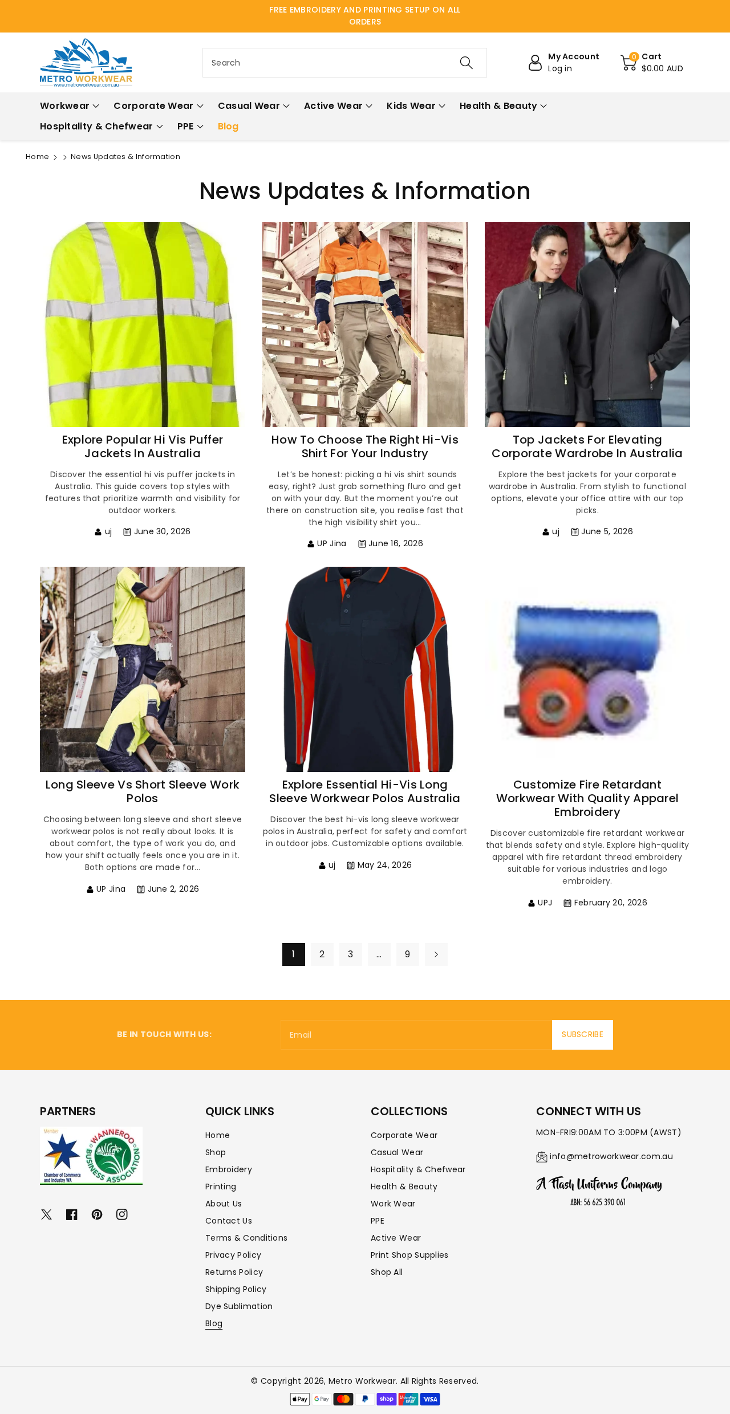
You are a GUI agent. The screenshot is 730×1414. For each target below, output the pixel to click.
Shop (215, 1152)
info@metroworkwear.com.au (611, 1156)
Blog (213, 1323)
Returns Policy (234, 1272)
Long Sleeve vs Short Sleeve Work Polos (143, 791)
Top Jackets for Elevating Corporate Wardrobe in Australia (587, 446)
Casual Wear (397, 1152)
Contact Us (228, 1220)
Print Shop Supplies (410, 1255)
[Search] (466, 62)
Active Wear (396, 1238)
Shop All (387, 1272)
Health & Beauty (404, 1186)
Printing (220, 1186)
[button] (651, 62)
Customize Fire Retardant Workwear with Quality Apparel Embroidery (587, 798)
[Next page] (436, 954)
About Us (223, 1203)
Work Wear (393, 1203)
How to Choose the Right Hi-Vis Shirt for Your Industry (365, 446)
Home (37, 156)
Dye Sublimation (239, 1306)
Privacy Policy (233, 1255)
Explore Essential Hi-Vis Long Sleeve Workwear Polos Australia (364, 791)
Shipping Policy (236, 1289)
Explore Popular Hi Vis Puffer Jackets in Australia (143, 446)
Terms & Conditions (246, 1238)
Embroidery (228, 1169)
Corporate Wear (404, 1135)
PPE (377, 1220)
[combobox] (344, 62)
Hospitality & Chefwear (418, 1169)
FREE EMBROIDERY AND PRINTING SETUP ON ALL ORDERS (364, 15)
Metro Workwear (362, 1381)
